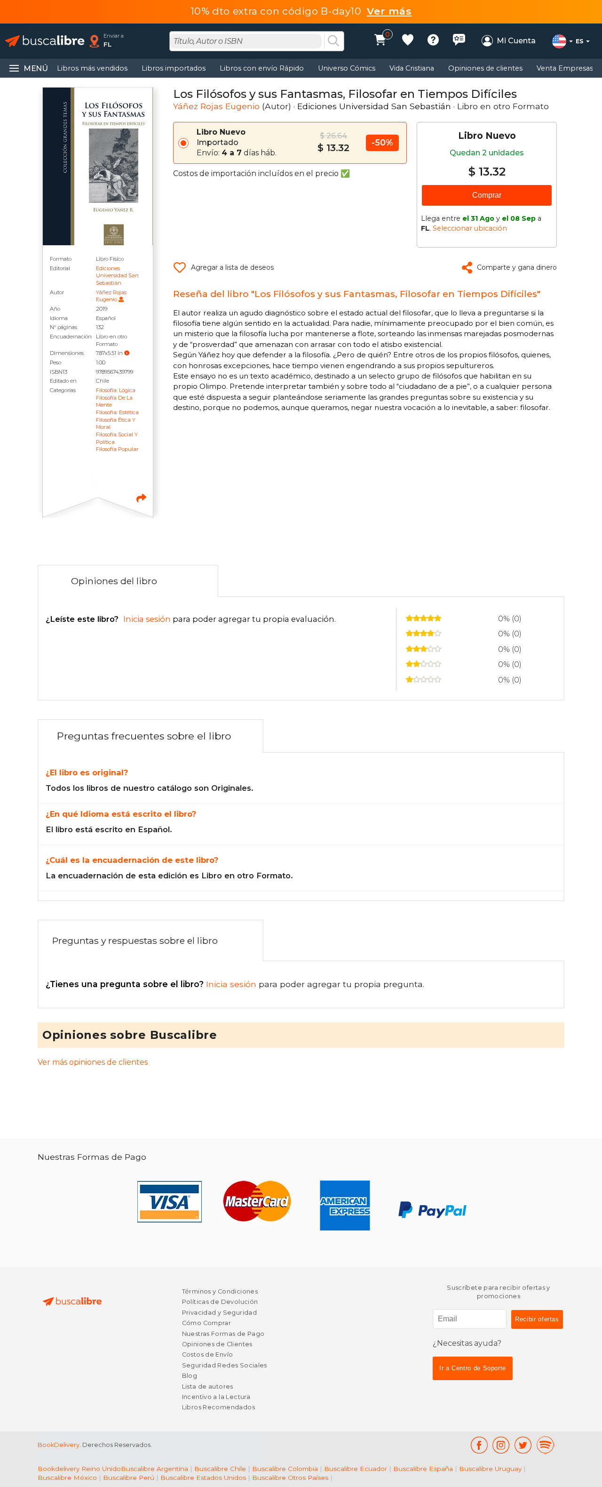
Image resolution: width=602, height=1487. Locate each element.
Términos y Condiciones (220, 1291)
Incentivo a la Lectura (216, 1396)
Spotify (545, 1445)
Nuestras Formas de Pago (223, 1333)
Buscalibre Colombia (285, 1468)
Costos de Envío (207, 1354)
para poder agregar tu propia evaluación (190, 619)
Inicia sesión (152, 984)
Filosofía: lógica (115, 390)
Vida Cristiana (411, 68)
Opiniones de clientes (485, 68)
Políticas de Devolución (220, 1301)
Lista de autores (207, 1386)
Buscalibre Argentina (154, 1468)
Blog (190, 1375)
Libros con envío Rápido (262, 68)
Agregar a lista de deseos (232, 267)
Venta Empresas (565, 68)
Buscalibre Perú (128, 1477)
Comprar (486, 195)
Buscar (333, 41)
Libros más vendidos (92, 68)
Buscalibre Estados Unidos (203, 1477)
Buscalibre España (423, 1468)
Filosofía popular (117, 449)
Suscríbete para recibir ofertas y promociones (498, 1292)
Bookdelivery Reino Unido (79, 1468)
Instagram (501, 1445)
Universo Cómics (346, 68)
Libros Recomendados (218, 1407)
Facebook (479, 1445)
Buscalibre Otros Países (290, 1477)
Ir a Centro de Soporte (472, 1368)
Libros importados (174, 68)
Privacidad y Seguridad (219, 1312)
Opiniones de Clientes (217, 1344)
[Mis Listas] (407, 41)
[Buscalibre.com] (45, 41)
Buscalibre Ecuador (355, 1468)
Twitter (523, 1445)
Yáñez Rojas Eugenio (111, 296)
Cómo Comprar (206, 1322)
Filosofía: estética (117, 412)
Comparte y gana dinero (517, 267)
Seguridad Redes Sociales (224, 1365)
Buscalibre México (67, 1477)
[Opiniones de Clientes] (459, 41)
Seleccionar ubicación (470, 228)
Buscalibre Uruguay (490, 1468)
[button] (126, 352)
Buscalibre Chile (220, 1468)
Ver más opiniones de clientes (93, 1062)
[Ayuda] (433, 41)
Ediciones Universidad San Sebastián (117, 275)
